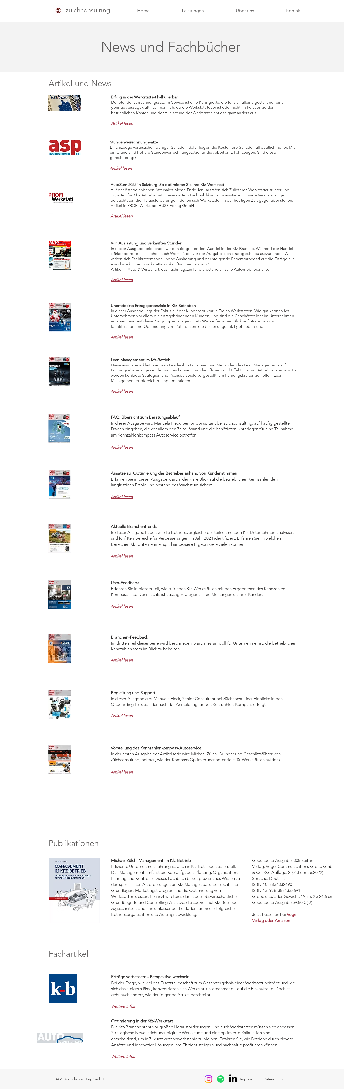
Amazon (282, 920)
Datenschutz (273, 1079)
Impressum (249, 1079)
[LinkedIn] (233, 1079)
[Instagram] (208, 1079)
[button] (193, 11)
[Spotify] (221, 1079)
